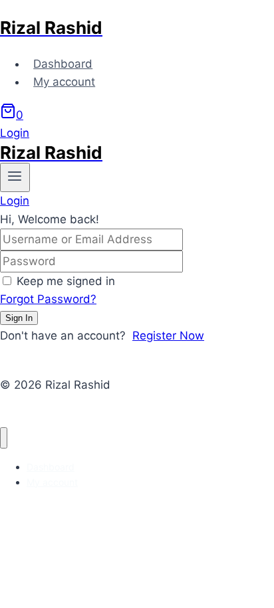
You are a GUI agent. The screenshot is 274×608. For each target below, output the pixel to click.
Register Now (168, 335)
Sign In (19, 318)
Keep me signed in (66, 281)
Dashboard (62, 63)
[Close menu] (3, 438)
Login (14, 133)
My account (64, 81)
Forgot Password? (48, 299)
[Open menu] (15, 177)
